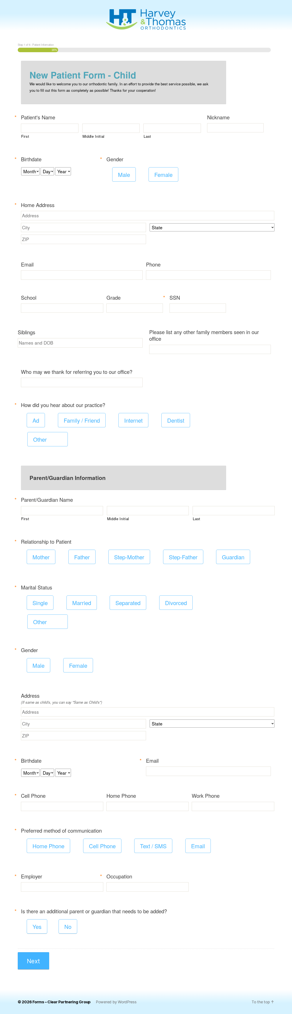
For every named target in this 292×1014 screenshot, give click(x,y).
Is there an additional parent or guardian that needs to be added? (92, 911)
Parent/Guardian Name (45, 499)
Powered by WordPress (116, 1002)
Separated (127, 603)
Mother (41, 557)
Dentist (175, 420)
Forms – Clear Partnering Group (61, 1002)
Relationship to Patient (44, 541)
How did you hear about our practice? (61, 404)
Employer (30, 876)
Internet (133, 420)
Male (124, 174)
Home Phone (121, 795)
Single (40, 603)
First (25, 136)
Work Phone (206, 795)
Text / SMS (153, 846)
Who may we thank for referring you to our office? (76, 371)
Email (27, 264)
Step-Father (183, 557)
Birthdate (29, 159)
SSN (173, 297)
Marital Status (35, 587)
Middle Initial (94, 136)
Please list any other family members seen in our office (204, 335)
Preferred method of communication (60, 830)
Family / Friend (82, 420)
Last (147, 136)
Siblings (26, 332)
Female (163, 174)
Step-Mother (129, 557)
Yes (36, 926)
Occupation (117, 876)
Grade (113, 297)
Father (82, 557)
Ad (35, 420)
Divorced (176, 603)
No (67, 926)
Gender (113, 159)
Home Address (36, 204)
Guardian (233, 557)
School (28, 297)
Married (81, 603)
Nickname (218, 117)
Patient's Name (36, 117)
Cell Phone (32, 795)
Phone (153, 264)
